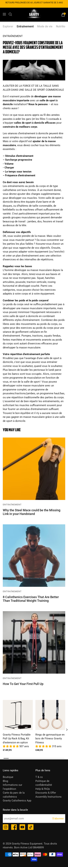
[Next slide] (64, 729)
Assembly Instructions (48, 796)
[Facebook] (14, 827)
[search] (10, 14)
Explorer (8, 26)
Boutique (8, 777)
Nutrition (61, 26)
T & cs (39, 777)
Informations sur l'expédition (12, 786)
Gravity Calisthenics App (17, 800)
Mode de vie (44, 26)
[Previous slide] (4, 729)
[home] (34, 14)
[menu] (4, 14)
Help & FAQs (42, 788)
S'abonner (58, 818)
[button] (11, 746)
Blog (5, 781)
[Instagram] (5, 827)
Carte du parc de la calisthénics (14, 794)
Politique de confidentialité (43, 783)
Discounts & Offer (45, 792)
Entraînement (25, 26)
